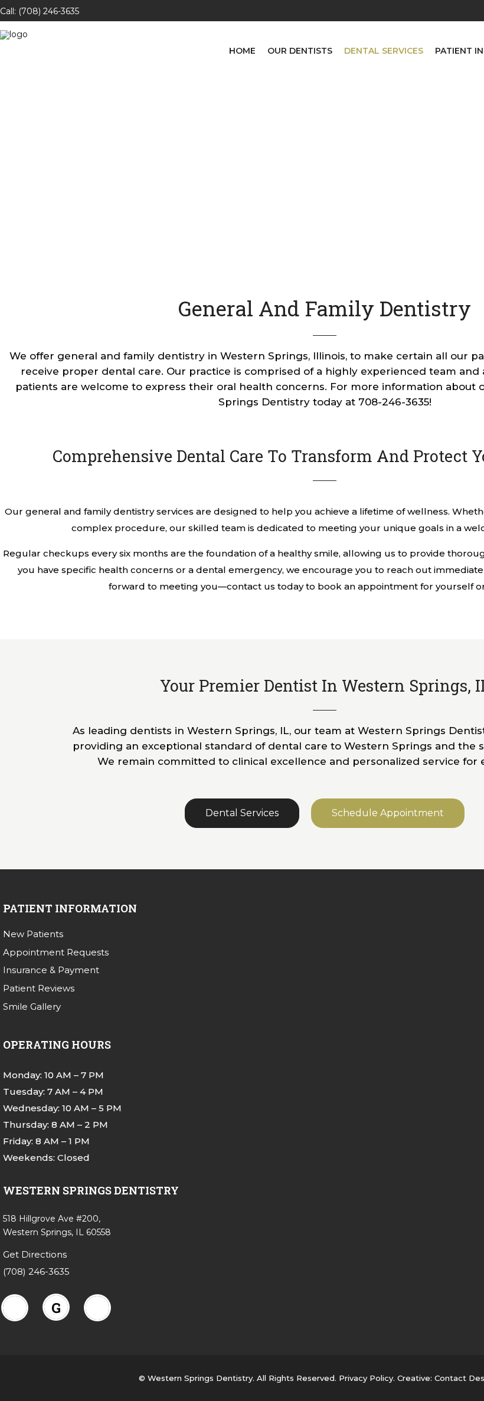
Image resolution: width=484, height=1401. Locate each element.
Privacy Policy (366, 1378)
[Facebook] (17, 1308)
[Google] (59, 1307)
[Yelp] (100, 1308)
